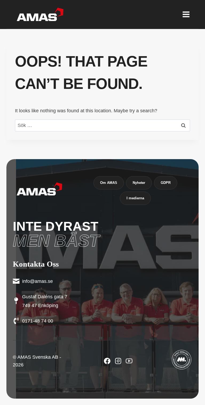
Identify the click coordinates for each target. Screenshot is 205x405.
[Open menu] (186, 14)
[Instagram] (129, 361)
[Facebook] (107, 361)
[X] (118, 361)
